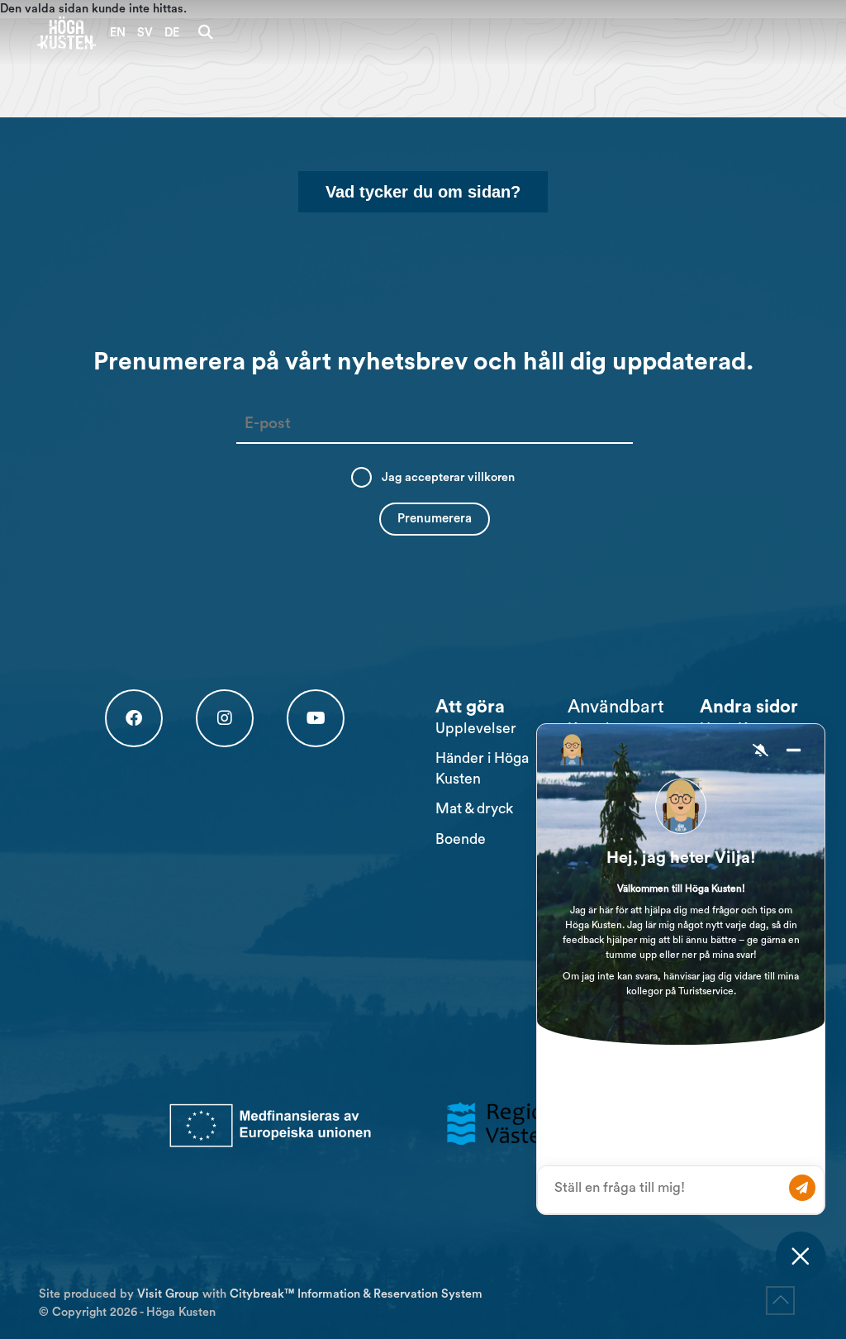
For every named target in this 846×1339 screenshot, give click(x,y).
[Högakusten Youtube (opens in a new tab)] (316, 718)
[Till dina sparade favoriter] (244, 33)
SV (145, 32)
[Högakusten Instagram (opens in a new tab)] (225, 718)
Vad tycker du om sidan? (423, 192)
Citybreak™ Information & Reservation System (356, 1294)
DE (171, 32)
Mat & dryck (474, 809)
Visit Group (168, 1294)
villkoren (491, 477)
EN (118, 32)
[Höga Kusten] (67, 32)
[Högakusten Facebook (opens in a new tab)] (134, 718)
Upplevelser (475, 729)
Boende (460, 839)
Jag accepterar (448, 477)
